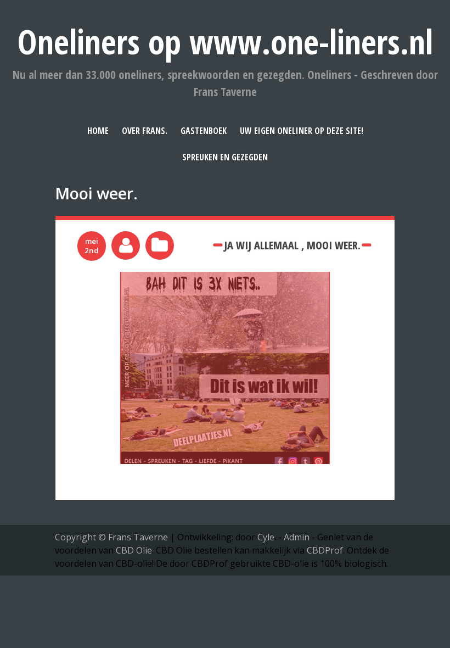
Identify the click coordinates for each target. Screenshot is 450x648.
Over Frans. (144, 131)
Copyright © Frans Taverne (111, 537)
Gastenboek (204, 131)
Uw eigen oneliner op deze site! (301, 131)
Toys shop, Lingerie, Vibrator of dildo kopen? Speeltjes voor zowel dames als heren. (172, 518)
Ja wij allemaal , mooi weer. (292, 245)
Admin (297, 537)
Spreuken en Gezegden (225, 157)
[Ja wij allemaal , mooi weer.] (225, 278)
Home (98, 131)
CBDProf (325, 550)
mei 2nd (92, 245)
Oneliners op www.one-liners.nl (225, 41)
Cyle (265, 537)
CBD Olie (134, 550)
